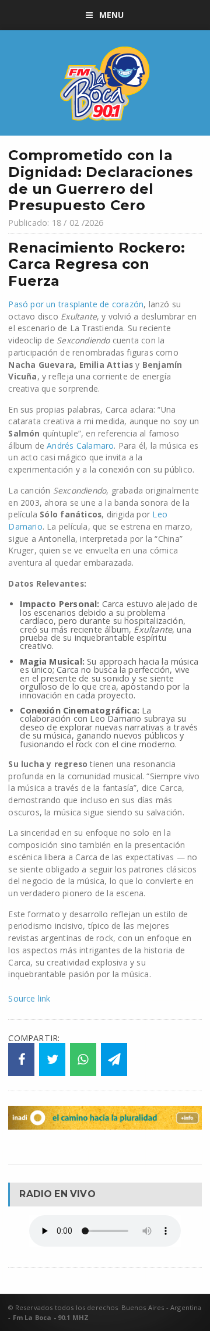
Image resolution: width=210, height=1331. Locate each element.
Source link (29, 998)
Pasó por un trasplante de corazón (76, 304)
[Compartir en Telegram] (114, 1060)
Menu (111, 14)
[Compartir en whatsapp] (83, 1060)
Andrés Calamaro (80, 445)
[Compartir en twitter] (52, 1060)
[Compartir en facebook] (21, 1060)
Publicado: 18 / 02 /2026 (55, 222)
